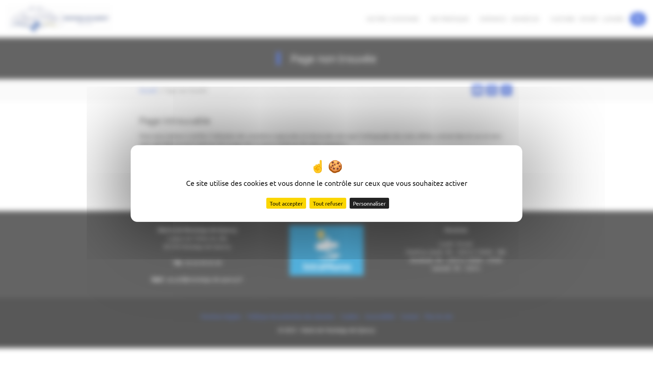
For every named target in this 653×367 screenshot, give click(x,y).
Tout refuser (328, 203)
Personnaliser (369, 203)
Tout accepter (286, 203)
